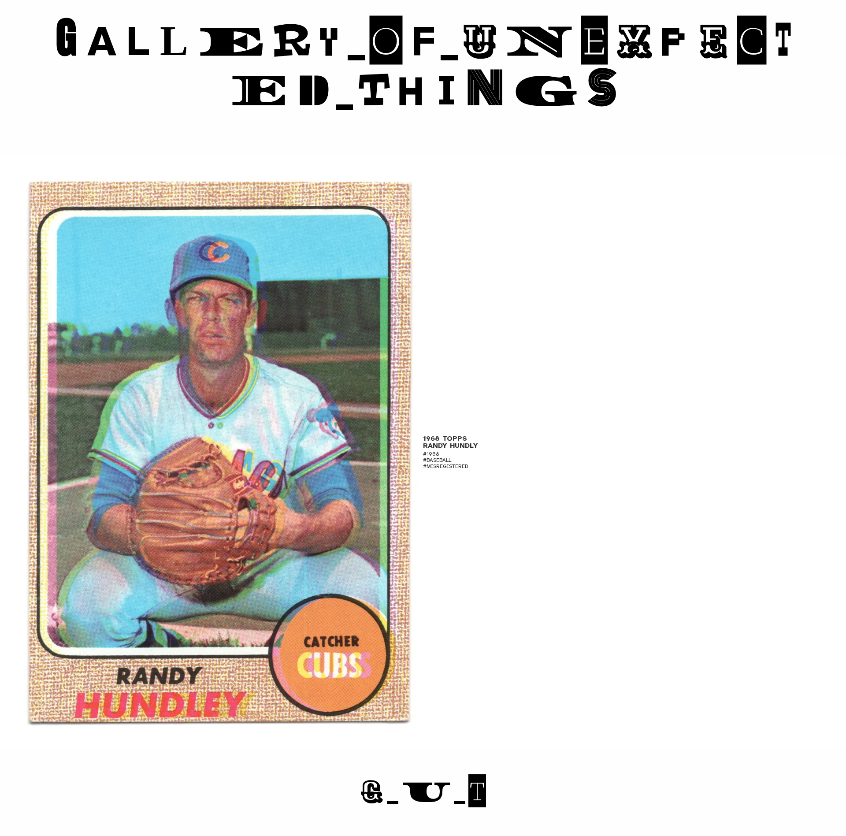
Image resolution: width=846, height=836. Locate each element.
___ (423, 66)
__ (423, 791)
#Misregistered (445, 466)
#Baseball (437, 460)
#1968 (431, 454)
